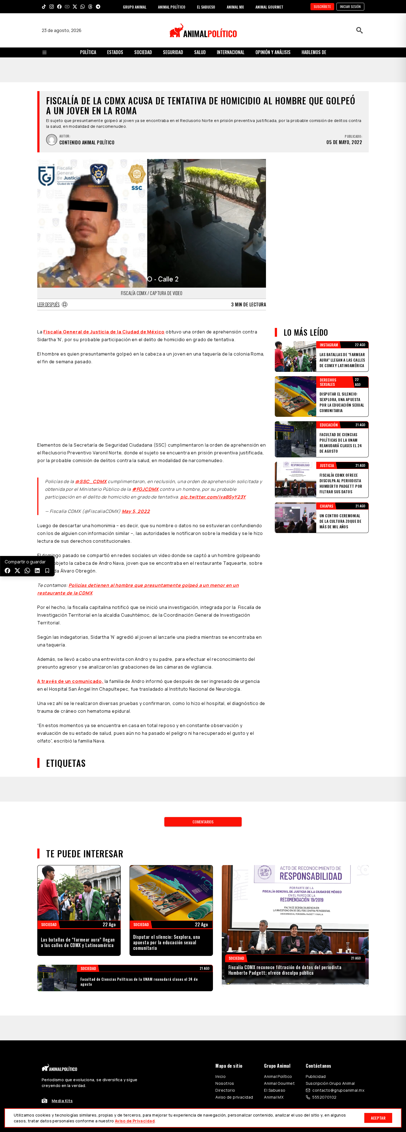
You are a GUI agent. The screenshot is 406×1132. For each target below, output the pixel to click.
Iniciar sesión (350, 6)
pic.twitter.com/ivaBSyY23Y (213, 396)
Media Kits (62, 975)
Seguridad (173, 52)
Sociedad (143, 52)
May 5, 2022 (136, 411)
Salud (200, 52)
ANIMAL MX (235, 7)
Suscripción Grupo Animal (330, 958)
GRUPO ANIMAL (134, 7)
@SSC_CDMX (91, 381)
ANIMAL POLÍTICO (171, 7)
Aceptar (378, 1118)
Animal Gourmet (279, 958)
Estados (115, 52)
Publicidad (316, 951)
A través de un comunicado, (70, 581)
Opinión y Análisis (273, 52)
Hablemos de (314, 52)
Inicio (220, 951)
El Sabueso (274, 964)
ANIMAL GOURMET (269, 7)
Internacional (230, 52)
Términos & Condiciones (277, 997)
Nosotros (224, 958)
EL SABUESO (206, 7)
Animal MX (273, 971)
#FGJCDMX (145, 389)
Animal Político (278, 951)
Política (88, 52)
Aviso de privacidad (234, 971)
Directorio (225, 964)
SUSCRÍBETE (322, 6)
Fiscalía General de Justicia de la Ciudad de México (104, 307)
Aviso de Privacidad (135, 1120)
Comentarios (203, 696)
